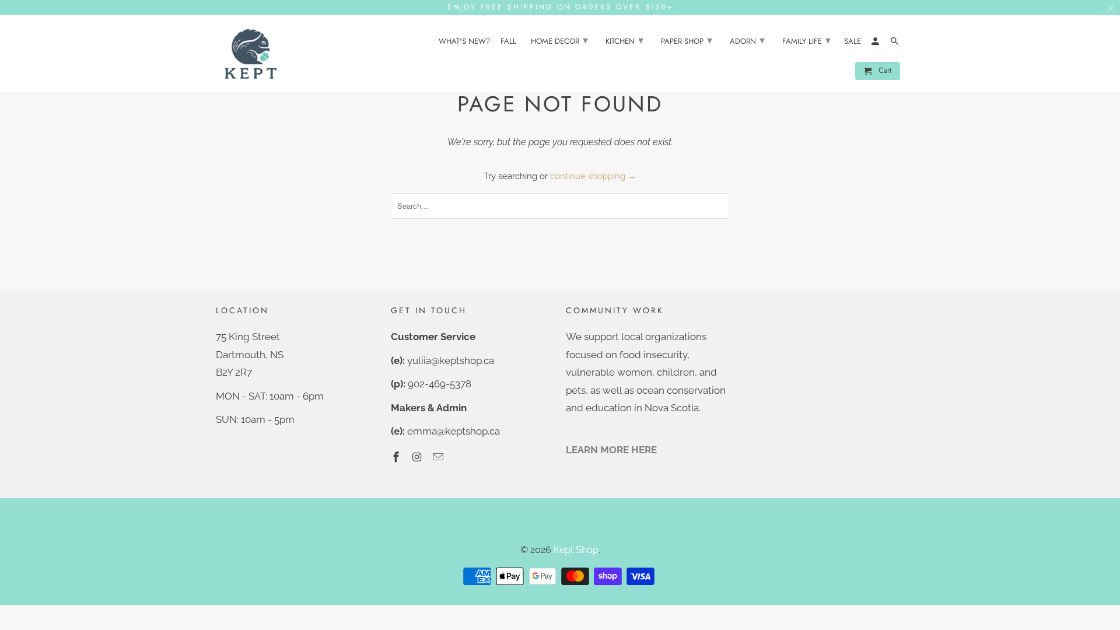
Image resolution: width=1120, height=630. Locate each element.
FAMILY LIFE (806, 40)
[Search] (895, 43)
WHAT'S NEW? (464, 42)
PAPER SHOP (686, 40)
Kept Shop (576, 549)
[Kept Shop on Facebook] (397, 457)
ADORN (747, 40)
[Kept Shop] (251, 54)
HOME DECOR (559, 40)
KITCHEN (624, 40)
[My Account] (876, 43)
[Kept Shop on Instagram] (418, 457)
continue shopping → (593, 176)
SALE (852, 42)
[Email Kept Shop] (439, 457)
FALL (508, 42)
